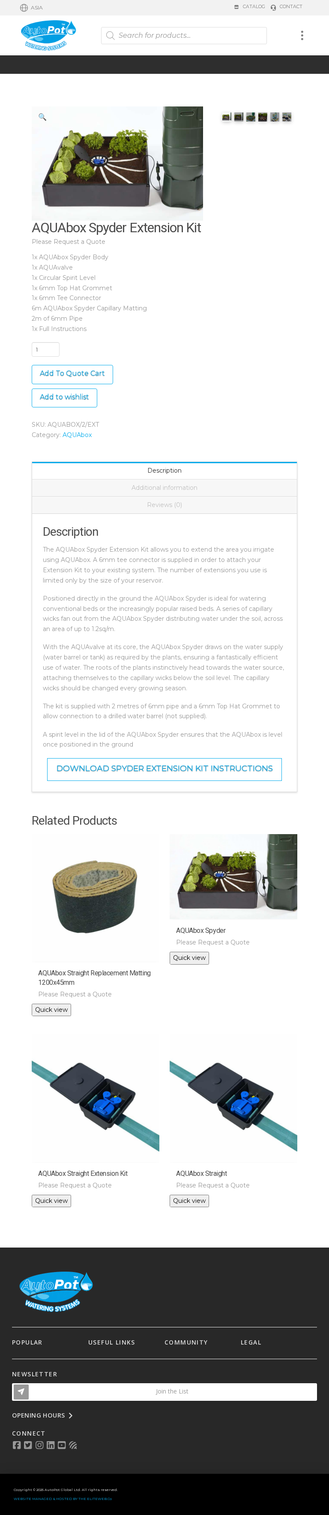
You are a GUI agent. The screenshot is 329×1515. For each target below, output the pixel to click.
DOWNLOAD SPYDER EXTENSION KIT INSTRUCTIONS (165, 768)
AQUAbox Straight (201, 1173)
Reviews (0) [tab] (164, 505)
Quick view (51, 1010)
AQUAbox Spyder (200, 930)
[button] (31, 8)
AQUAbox (77, 435)
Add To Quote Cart (72, 373)
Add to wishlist (64, 397)
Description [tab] (164, 470)
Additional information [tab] (164, 488)
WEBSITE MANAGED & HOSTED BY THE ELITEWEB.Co (63, 1499)
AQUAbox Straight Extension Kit (82, 1173)
